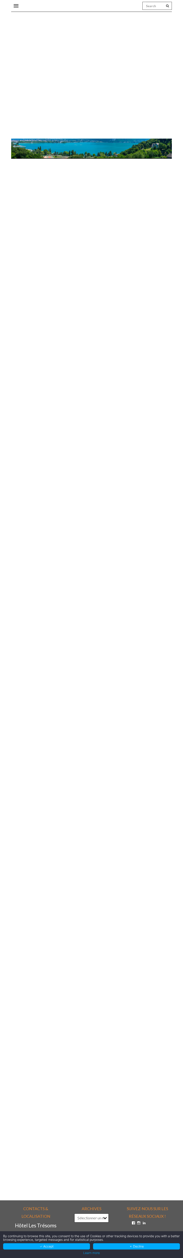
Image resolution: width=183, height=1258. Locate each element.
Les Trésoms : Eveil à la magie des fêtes (40, 809)
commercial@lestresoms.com (40, 412)
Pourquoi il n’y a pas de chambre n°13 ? (41, 972)
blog (61, 323)
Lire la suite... (19, 662)
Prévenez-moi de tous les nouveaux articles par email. (59, 1152)
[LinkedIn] (144, 1223)
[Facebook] (133, 1223)
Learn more (91, 1253)
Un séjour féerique (25, 647)
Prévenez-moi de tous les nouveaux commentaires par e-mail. (65, 1144)
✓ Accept (47, 1246)
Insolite (101, 323)
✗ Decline (136, 1246)
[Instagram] (139, 1223)
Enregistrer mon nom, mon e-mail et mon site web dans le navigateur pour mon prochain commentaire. (83, 1121)
